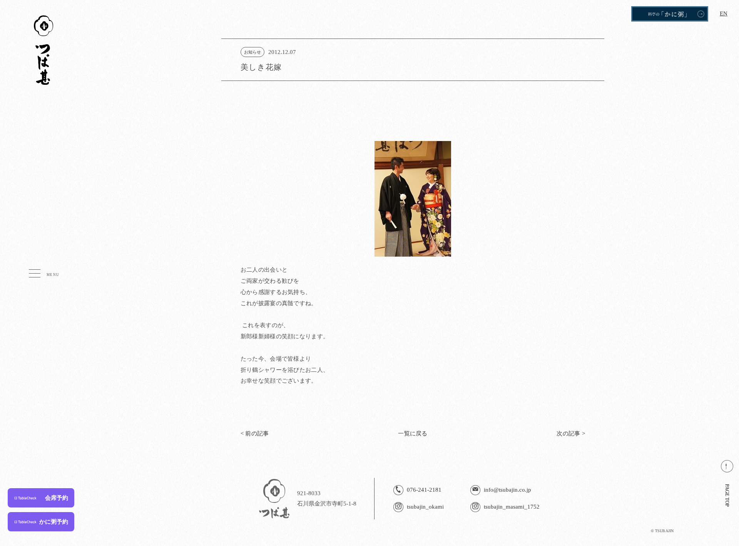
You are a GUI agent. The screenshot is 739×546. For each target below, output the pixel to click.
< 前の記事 (255, 433)
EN (723, 13)
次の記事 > (571, 433)
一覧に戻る (413, 433)
